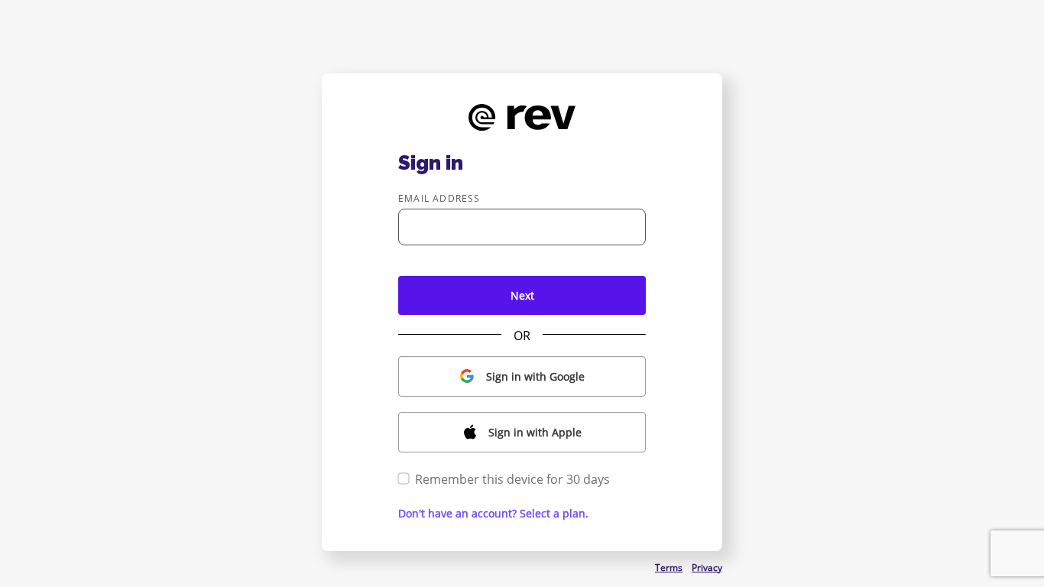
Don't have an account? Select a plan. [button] (493, 513)
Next (522, 295)
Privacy (707, 567)
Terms (668, 567)
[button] (522, 376)
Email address (439, 198)
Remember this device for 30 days (512, 479)
